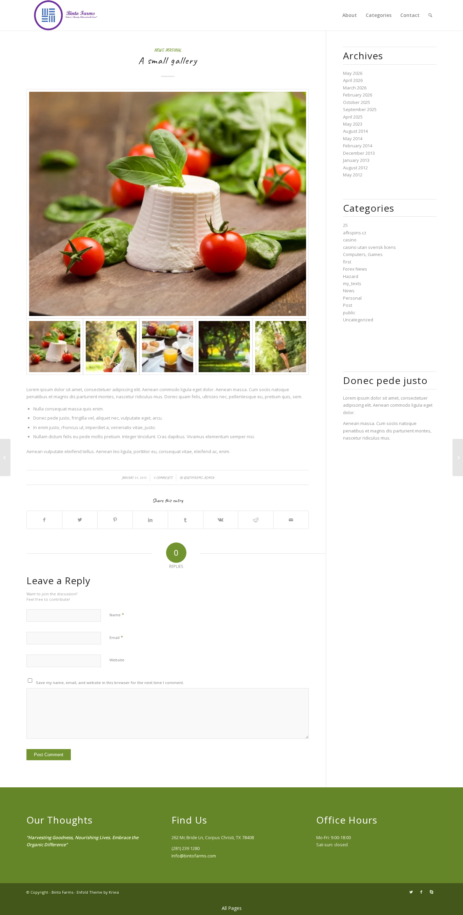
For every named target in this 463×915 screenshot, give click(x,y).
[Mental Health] (111, 346)
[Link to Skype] (431, 892)
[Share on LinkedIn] (150, 520)
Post (347, 305)
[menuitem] (349, 15)
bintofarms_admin (199, 477)
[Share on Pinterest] (115, 520)
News (159, 50)
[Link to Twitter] (411, 892)
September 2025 (360, 109)
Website (116, 659)
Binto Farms (62, 892)
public (349, 313)
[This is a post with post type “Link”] (5, 457)
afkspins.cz (354, 233)
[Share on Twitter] (79, 520)
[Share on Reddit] (255, 520)
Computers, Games (363, 254)
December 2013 (359, 153)
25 (345, 225)
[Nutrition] (167, 346)
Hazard (350, 276)
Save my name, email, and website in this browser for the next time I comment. (110, 682)
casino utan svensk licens (369, 247)
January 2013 (356, 160)
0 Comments (163, 477)
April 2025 (353, 117)
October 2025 (356, 102)
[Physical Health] (281, 346)
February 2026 (357, 95)
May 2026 (352, 73)
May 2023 (352, 124)
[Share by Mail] (291, 520)
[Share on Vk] (220, 520)
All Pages (232, 908)
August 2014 (355, 131)
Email (116, 637)
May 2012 (352, 175)
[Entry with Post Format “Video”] (457, 457)
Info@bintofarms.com (194, 856)
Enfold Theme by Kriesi (98, 892)
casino (350, 240)
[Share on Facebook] (44, 520)
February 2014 (357, 146)
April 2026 (353, 80)
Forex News (355, 269)
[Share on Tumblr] (185, 520)
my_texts (352, 283)
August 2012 (355, 168)
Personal (173, 50)
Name (116, 615)
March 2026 (354, 88)
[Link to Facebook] (421, 892)
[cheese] (167, 204)
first (347, 262)
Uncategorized (358, 320)
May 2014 (352, 138)
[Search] (430, 15)
